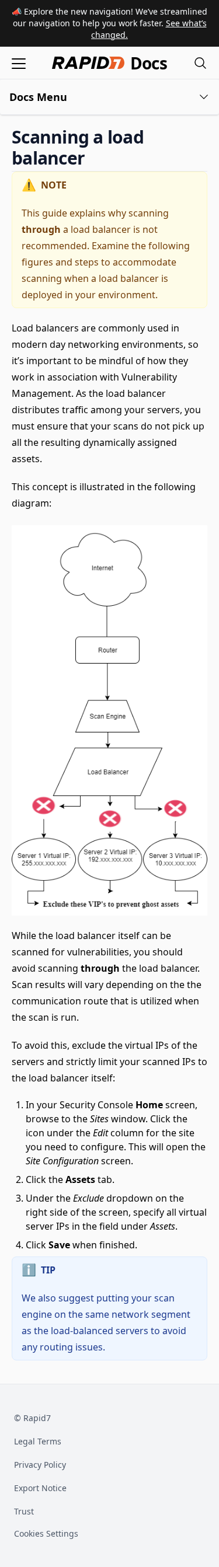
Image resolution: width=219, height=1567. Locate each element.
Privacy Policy (40, 1464)
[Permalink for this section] (94, 158)
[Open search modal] (200, 63)
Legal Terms (37, 1441)
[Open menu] (18, 63)
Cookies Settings (46, 1534)
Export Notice (40, 1487)
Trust (24, 1511)
